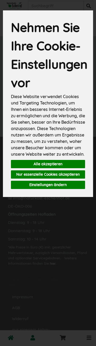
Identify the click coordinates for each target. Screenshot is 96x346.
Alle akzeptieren (48, 164)
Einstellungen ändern (48, 184)
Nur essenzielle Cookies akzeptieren (48, 174)
